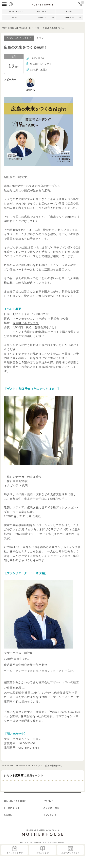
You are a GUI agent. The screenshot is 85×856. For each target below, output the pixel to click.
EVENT (15, 17)
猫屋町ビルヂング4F (26, 322)
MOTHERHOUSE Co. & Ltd (38, 842)
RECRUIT (50, 814)
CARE (69, 11)
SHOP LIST (42, 11)
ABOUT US (51, 807)
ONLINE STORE (15, 11)
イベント (38, 28)
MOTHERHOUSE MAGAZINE (16, 28)
